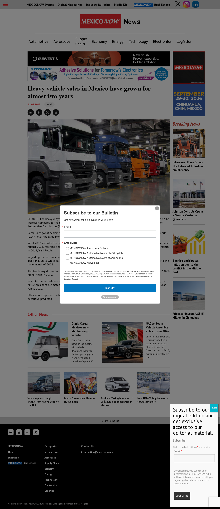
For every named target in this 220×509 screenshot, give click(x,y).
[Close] (157, 208)
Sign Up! (110, 288)
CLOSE (214, 408)
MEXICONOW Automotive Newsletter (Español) (97, 258)
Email (178, 451)
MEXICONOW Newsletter (84, 262)
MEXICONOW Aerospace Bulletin (89, 248)
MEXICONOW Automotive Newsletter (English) (97, 253)
